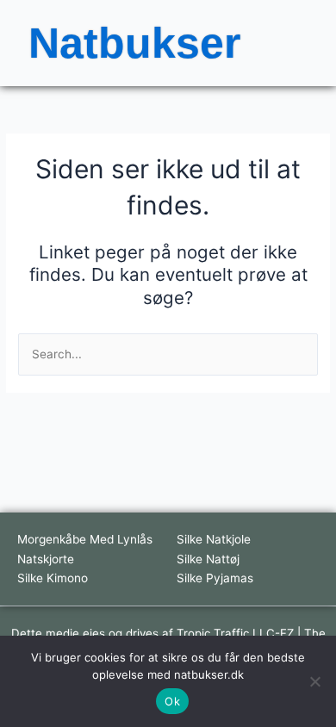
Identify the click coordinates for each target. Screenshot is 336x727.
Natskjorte (45, 559)
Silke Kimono (52, 578)
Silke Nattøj (208, 559)
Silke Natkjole (214, 539)
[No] (314, 681)
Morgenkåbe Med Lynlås (84, 539)
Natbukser (134, 43)
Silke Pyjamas (215, 578)
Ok (172, 701)
